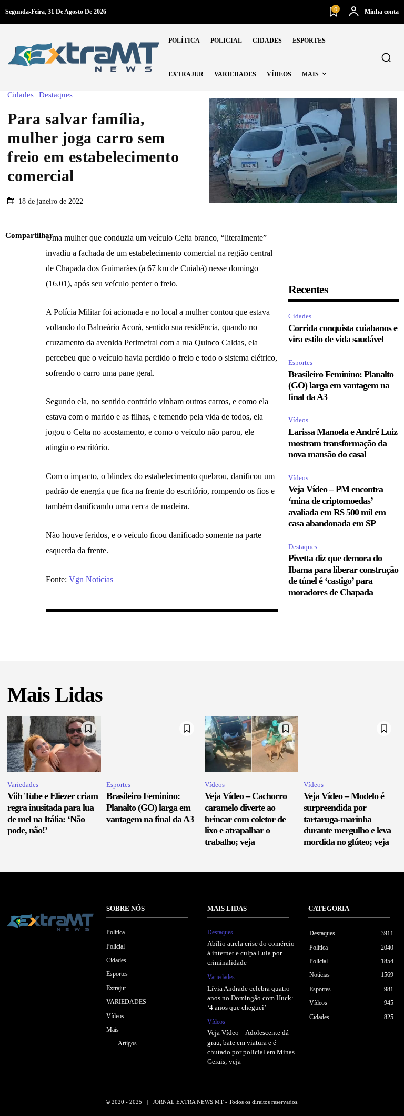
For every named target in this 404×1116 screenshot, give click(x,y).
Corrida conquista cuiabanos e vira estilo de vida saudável (342, 334)
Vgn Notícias (91, 579)
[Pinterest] (15, 310)
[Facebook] (15, 261)
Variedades (22, 785)
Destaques (56, 95)
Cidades (20, 95)
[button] (386, 57)
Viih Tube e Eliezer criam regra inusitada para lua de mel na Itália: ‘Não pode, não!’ (52, 813)
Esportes (300, 362)
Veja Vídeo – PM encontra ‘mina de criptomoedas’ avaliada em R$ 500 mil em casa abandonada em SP (337, 506)
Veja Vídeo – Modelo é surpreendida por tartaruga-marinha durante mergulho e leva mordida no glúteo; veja (347, 818)
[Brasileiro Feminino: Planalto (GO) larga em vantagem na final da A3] (153, 744)
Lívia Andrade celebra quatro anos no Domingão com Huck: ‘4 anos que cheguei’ (250, 997)
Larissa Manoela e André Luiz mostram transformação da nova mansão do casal (342, 443)
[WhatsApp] (15, 335)
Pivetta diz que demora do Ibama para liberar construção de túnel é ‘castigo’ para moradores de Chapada (343, 575)
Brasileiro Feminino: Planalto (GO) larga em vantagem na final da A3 (340, 385)
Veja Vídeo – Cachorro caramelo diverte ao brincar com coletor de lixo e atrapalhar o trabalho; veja (246, 818)
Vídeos (298, 420)
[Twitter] (15, 285)
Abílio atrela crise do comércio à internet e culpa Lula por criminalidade (251, 953)
